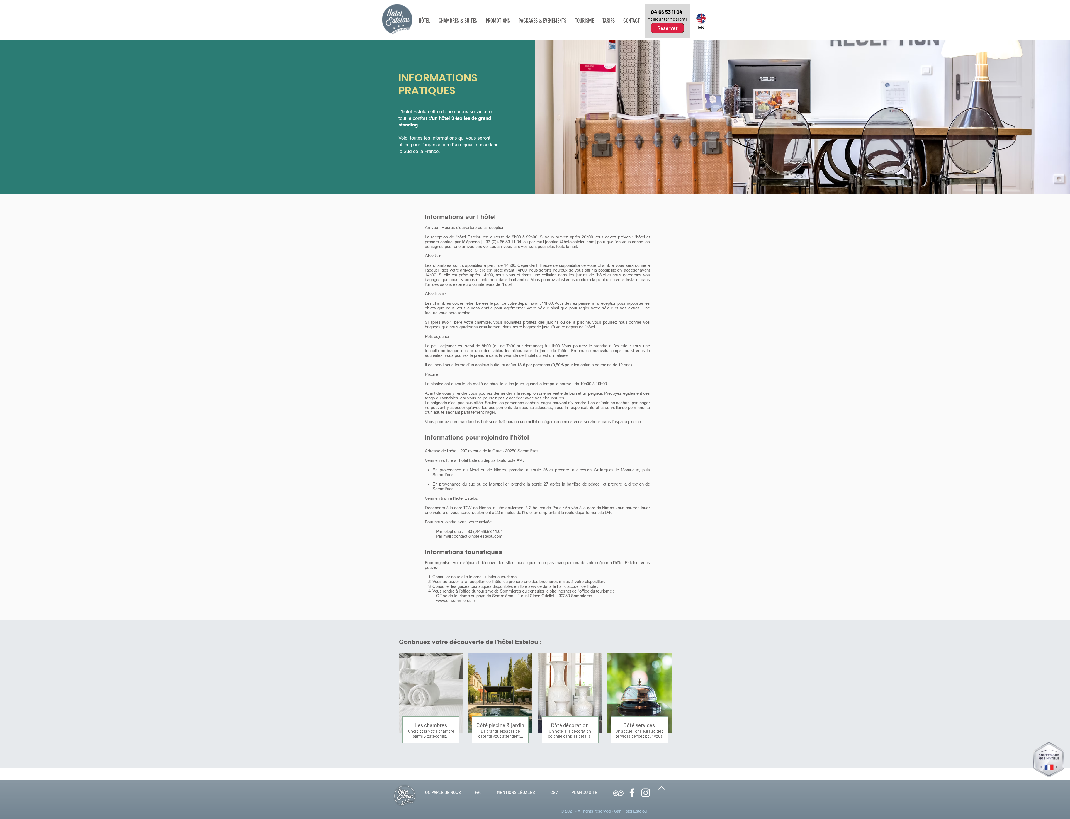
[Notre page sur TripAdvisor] (618, 793)
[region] (667, 21)
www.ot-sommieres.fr (455, 600)
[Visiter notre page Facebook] (632, 793)
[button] (424, 20)
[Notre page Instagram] (645, 793)
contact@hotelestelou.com (570, 241)
